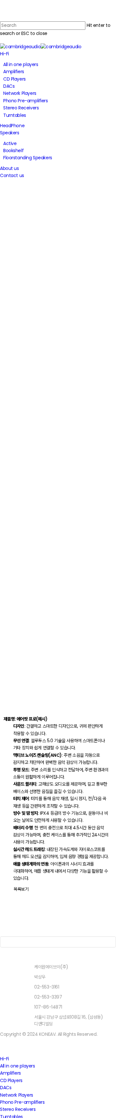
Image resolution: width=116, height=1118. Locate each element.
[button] (21, 889)
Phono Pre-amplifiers (22, 1102)
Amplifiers (10, 1073)
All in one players (17, 1066)
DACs (5, 1087)
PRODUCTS (57, 214)
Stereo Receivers (17, 1109)
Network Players (16, 1095)
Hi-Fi (4, 1059)
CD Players (11, 1080)
